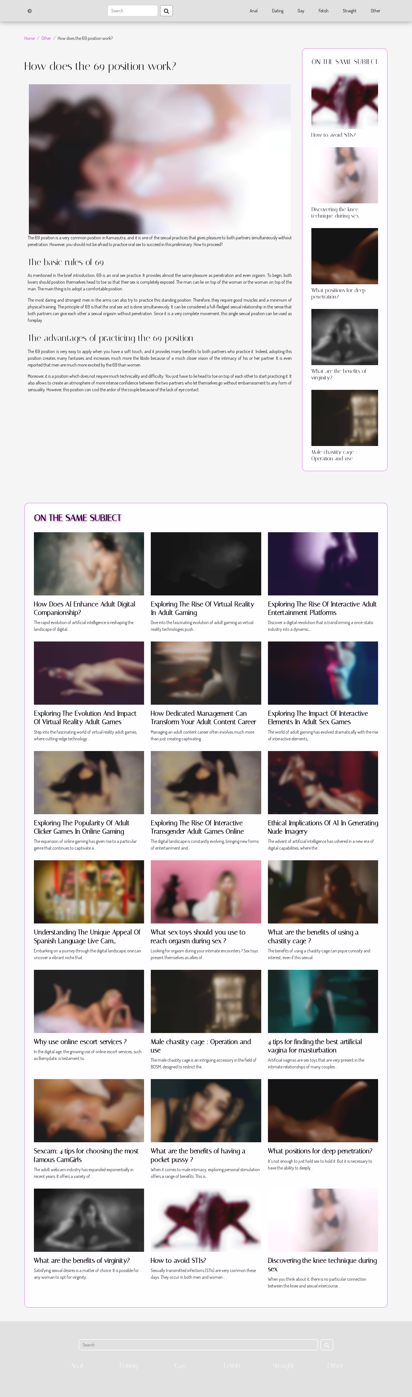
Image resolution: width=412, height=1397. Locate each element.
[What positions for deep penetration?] (344, 255)
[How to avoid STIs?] (344, 100)
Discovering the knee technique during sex (335, 212)
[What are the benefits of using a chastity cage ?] (323, 891)
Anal (254, 10)
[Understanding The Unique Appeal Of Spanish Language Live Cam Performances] (89, 891)
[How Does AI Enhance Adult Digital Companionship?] (89, 563)
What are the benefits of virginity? (82, 1260)
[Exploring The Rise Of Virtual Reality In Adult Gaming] (206, 563)
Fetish (323, 10)
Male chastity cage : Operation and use (334, 455)
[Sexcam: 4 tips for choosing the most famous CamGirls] (89, 1110)
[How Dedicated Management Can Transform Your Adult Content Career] (206, 672)
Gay (301, 10)
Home (29, 38)
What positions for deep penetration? (338, 293)
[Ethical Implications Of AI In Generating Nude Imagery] (323, 782)
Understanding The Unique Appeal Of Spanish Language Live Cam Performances (87, 940)
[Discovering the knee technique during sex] (344, 175)
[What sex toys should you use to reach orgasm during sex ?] (206, 891)
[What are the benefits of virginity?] (344, 336)
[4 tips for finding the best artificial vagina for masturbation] (323, 1001)
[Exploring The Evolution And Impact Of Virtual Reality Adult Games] (89, 672)
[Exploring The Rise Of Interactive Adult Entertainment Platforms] (323, 563)
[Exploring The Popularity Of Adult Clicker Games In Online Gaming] (89, 782)
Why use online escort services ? (80, 1042)
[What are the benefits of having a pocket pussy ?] (206, 1110)
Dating (277, 10)
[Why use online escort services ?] (89, 1001)
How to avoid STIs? (333, 135)
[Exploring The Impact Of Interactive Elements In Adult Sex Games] (323, 672)
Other (375, 10)
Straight (350, 10)
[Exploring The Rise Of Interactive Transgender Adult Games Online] (206, 782)
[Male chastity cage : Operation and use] (344, 417)
